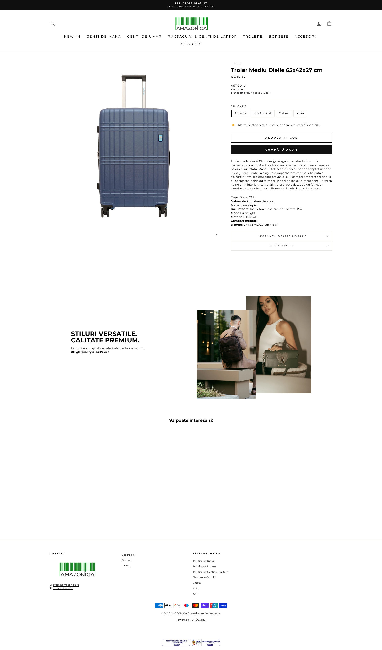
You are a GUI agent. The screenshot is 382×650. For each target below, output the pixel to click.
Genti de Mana (104, 36)
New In (72, 36)
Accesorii (306, 36)
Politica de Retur (203, 560)
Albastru (241, 113)
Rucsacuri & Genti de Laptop (202, 36)
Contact (127, 560)
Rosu (300, 113)
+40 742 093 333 (63, 587)
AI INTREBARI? (281, 245)
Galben (284, 113)
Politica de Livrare (204, 566)
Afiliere (126, 565)
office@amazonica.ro (66, 584)
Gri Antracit (262, 113)
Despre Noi (129, 554)
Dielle (236, 64)
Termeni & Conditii (204, 577)
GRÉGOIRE (199, 619)
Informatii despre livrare (282, 236)
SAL (195, 593)
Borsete (279, 36)
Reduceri (191, 44)
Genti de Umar (144, 36)
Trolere (253, 36)
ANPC (197, 582)
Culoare (239, 106)
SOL (195, 588)
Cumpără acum (281, 149)
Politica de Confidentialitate (210, 571)
